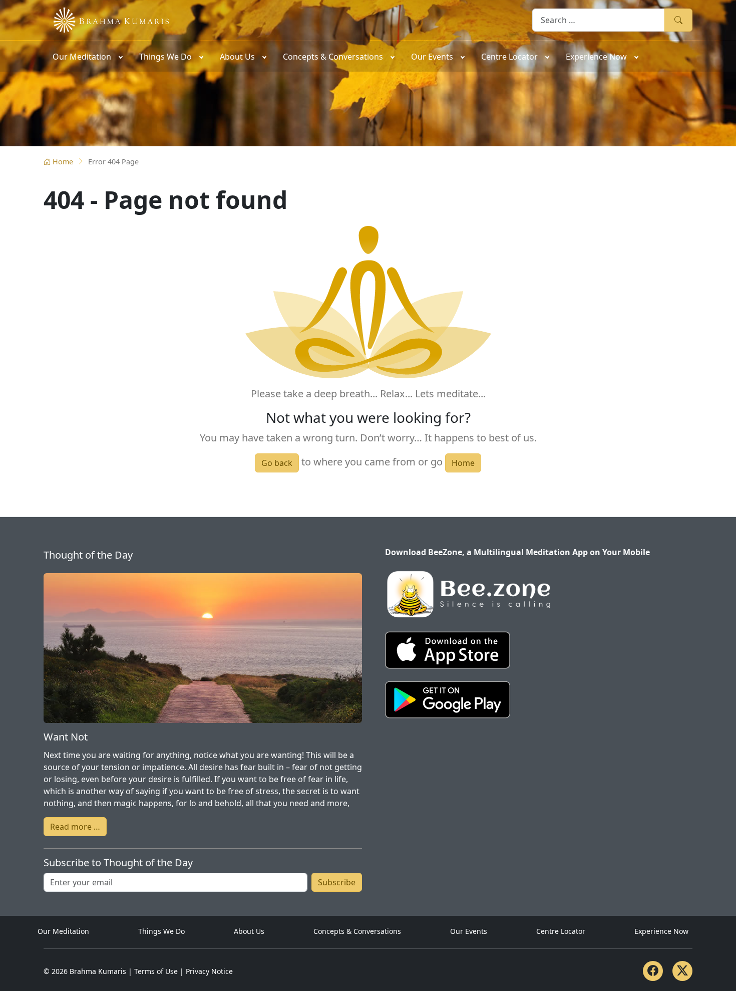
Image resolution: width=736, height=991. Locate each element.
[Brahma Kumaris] (106, 19)
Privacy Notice (209, 971)
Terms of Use (156, 971)
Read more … (75, 826)
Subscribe (336, 882)
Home (63, 161)
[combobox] (598, 20)
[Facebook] (653, 971)
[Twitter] (682, 971)
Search (678, 20)
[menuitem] (87, 56)
